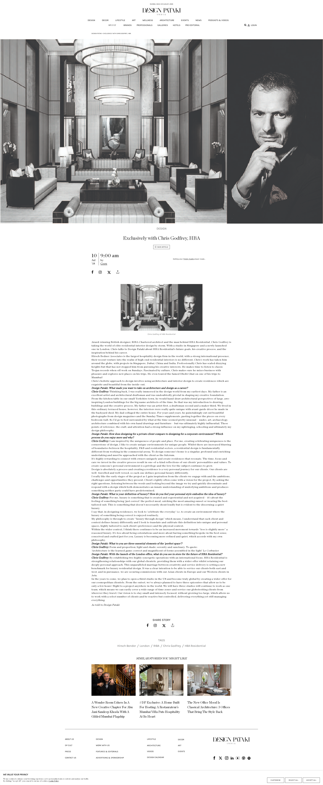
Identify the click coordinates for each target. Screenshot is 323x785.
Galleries (162, 25)
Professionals (144, 25)
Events (185, 20)
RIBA (156, 646)
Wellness (147, 20)
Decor (105, 20)
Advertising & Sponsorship (110, 757)
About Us (69, 739)
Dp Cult (68, 745)
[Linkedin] (232, 758)
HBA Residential (195, 646)
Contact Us (70, 757)
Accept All (311, 780)
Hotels (176, 25)
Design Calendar (155, 757)
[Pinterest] (243, 758)
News (198, 20)
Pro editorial (192, 25)
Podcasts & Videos (218, 20)
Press (68, 751)
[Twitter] (220, 758)
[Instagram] (226, 758)
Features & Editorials (107, 751)
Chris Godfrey (172, 646)
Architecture (167, 20)
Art (134, 20)
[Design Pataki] (231, 740)
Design (91, 20)
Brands (128, 25)
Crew (104, 263)
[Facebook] (214, 758)
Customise (275, 780)
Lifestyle (120, 20)
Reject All (293, 780)
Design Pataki (96, 33)
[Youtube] (238, 758)
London (145, 646)
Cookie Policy (53, 781)
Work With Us (103, 745)
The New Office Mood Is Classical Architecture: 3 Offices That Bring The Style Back (208, 707)
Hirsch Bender (126, 646)
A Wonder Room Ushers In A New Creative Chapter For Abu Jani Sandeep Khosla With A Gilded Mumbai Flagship (112, 709)
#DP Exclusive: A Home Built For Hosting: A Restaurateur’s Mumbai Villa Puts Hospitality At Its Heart (159, 709)
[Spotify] (249, 758)
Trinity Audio (188, 259)
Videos (150, 751)
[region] (161, 778)
